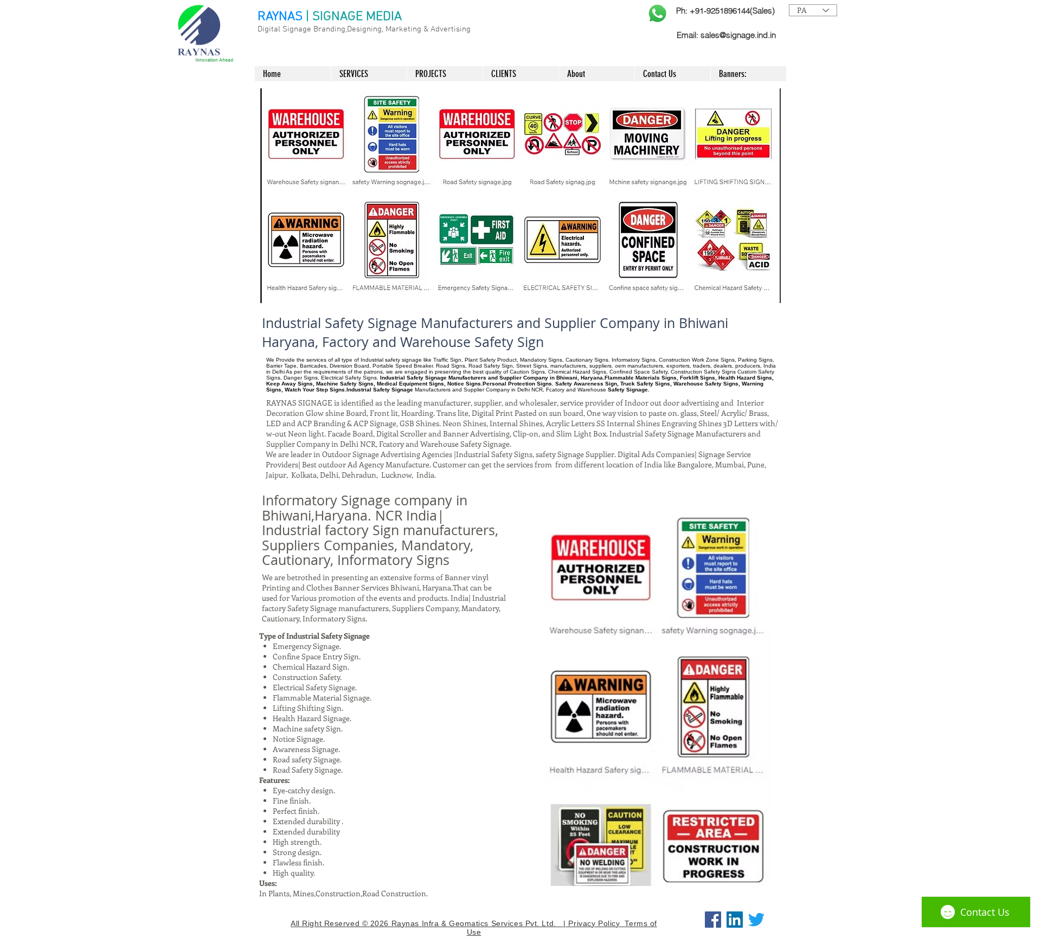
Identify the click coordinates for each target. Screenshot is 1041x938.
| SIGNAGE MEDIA (354, 16)
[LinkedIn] (735, 919)
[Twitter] (756, 919)
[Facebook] (713, 919)
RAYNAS (280, 16)
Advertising (450, 29)
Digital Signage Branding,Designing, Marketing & (344, 29)
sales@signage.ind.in (738, 35)
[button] (520, 195)
